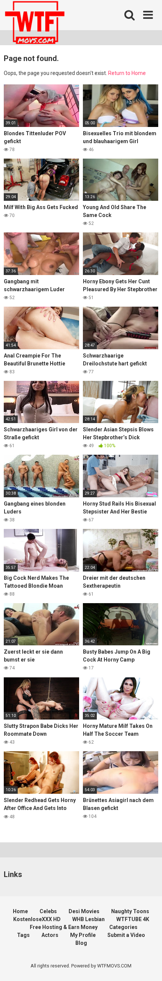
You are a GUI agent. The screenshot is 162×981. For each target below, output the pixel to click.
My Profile (83, 935)
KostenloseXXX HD (37, 919)
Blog (81, 943)
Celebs (48, 911)
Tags (23, 935)
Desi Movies (84, 911)
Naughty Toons (130, 911)
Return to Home (127, 73)
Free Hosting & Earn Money (64, 927)
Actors (49, 935)
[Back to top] (148, 965)
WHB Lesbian (88, 919)
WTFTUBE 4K (132, 919)
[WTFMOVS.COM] (35, 23)
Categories (123, 927)
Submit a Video (126, 935)
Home (20, 911)
